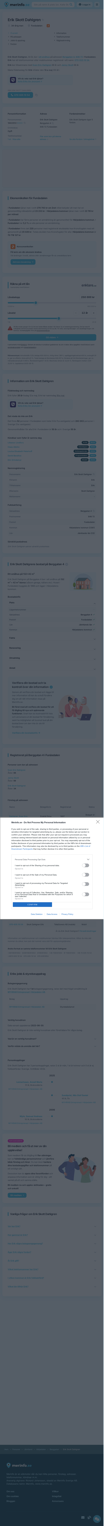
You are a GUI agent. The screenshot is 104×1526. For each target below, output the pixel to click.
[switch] (85, 865)
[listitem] (52, 859)
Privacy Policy (67, 914)
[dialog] (52, 868)
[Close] (98, 822)
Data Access (52, 914)
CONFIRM (32, 905)
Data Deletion (37, 914)
